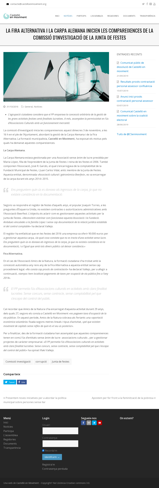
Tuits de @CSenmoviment (132, 134)
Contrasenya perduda (55, 468)
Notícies (38, 106)
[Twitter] (143, 4)
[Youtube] (154, 4)
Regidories (9, 439)
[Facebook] (147, 4)
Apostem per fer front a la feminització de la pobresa (122, 398)
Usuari (46, 425)
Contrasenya (49, 438)
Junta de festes (60, 361)
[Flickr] (150, 4)
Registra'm (48, 464)
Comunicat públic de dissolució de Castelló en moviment (131, 67)
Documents (10, 443)
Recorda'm (50, 450)
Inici (5, 422)
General (29, 106)
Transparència (11, 447)
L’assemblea (10, 435)
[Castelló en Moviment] (15, 16)
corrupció (41, 361)
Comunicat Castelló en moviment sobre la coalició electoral (132, 115)
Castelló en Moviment (27, 482)
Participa (8, 431)
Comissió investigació (18, 361)
